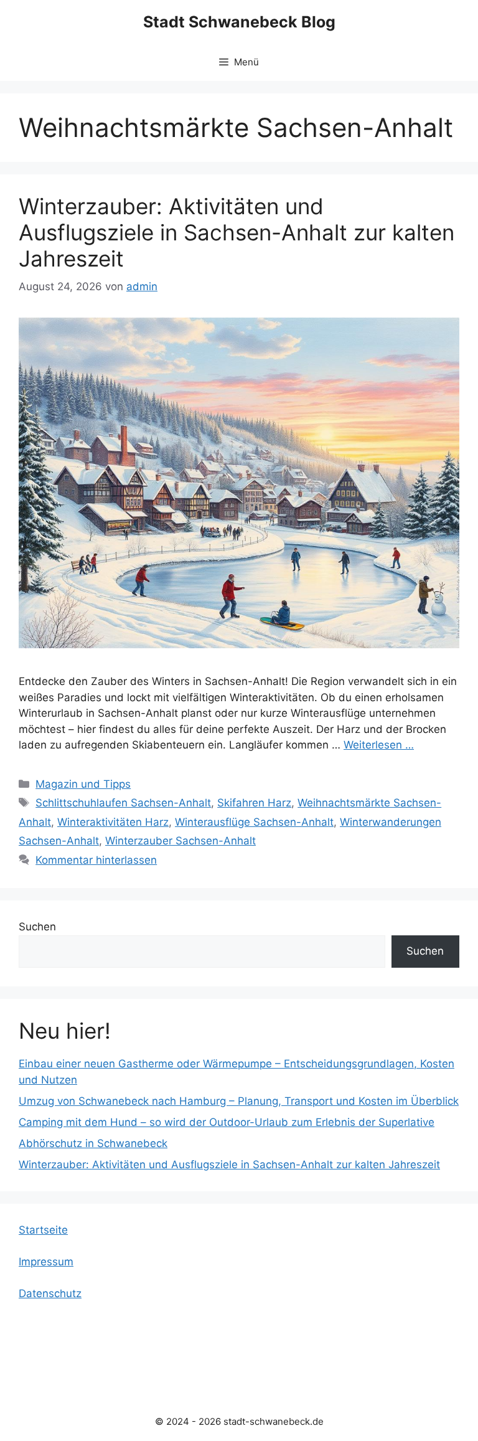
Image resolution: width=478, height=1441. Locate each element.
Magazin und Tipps (83, 784)
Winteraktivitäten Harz (113, 822)
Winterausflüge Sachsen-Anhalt (254, 822)
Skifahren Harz (254, 802)
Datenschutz (50, 1293)
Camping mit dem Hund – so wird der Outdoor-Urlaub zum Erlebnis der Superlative (226, 1122)
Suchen (37, 926)
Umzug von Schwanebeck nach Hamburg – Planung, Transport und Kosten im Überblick (239, 1101)
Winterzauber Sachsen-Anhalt (180, 840)
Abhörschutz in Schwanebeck (93, 1143)
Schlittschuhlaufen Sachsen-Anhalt (123, 802)
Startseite (43, 1230)
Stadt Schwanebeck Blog (239, 21)
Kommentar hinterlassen (96, 860)
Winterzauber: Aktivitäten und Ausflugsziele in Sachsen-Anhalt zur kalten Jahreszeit (236, 232)
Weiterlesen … (379, 745)
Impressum (46, 1261)
